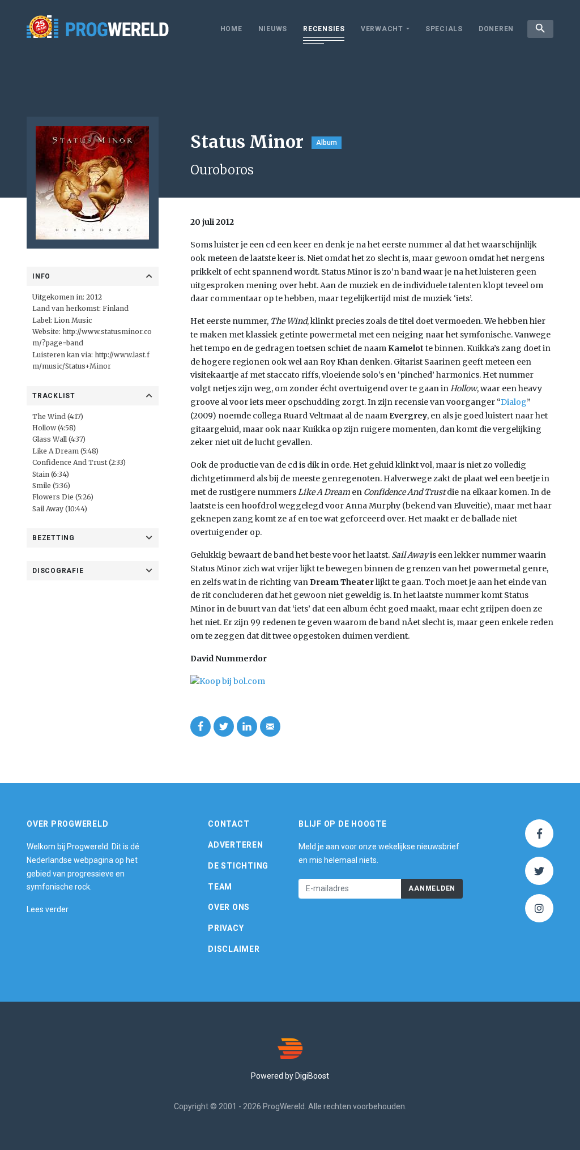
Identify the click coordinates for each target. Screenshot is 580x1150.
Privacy (226, 928)
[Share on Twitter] (224, 726)
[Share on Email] (270, 726)
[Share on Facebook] (200, 726)
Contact (228, 823)
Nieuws (273, 29)
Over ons (229, 907)
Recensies (324, 29)
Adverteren (235, 844)
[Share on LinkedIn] (247, 726)
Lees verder (48, 909)
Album (326, 143)
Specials (444, 29)
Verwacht (382, 29)
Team (220, 886)
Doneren (496, 29)
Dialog (514, 402)
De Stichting (238, 865)
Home (231, 29)
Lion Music (73, 320)
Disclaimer (234, 949)
